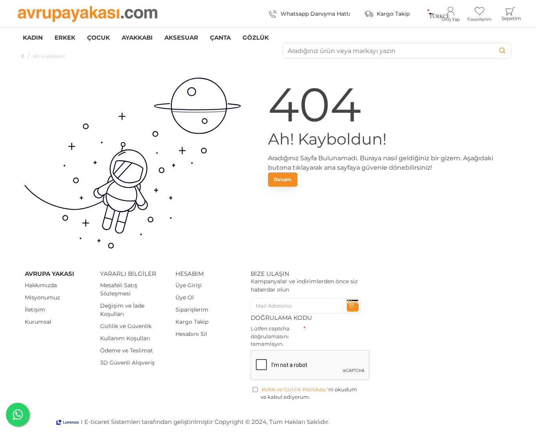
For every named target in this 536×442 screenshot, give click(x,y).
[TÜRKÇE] (428, 13)
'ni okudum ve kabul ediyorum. (309, 393)
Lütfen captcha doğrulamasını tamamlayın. (270, 336)
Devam (283, 179)
